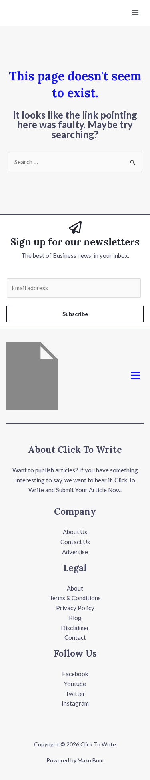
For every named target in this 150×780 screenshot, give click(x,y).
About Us (75, 531)
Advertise (75, 551)
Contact (75, 637)
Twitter (75, 693)
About (75, 588)
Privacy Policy (75, 607)
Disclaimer (75, 627)
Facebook (75, 673)
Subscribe (75, 313)
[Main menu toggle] (135, 13)
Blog (75, 617)
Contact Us (75, 541)
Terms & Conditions (75, 597)
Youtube (75, 683)
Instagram (75, 703)
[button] (136, 375)
